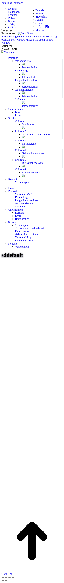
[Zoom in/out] (13, 577)
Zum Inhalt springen (12, 2)
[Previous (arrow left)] (2, 580)
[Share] (6, 577)
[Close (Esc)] (2, 577)
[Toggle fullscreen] (9, 577)
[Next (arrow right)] (6, 580)
